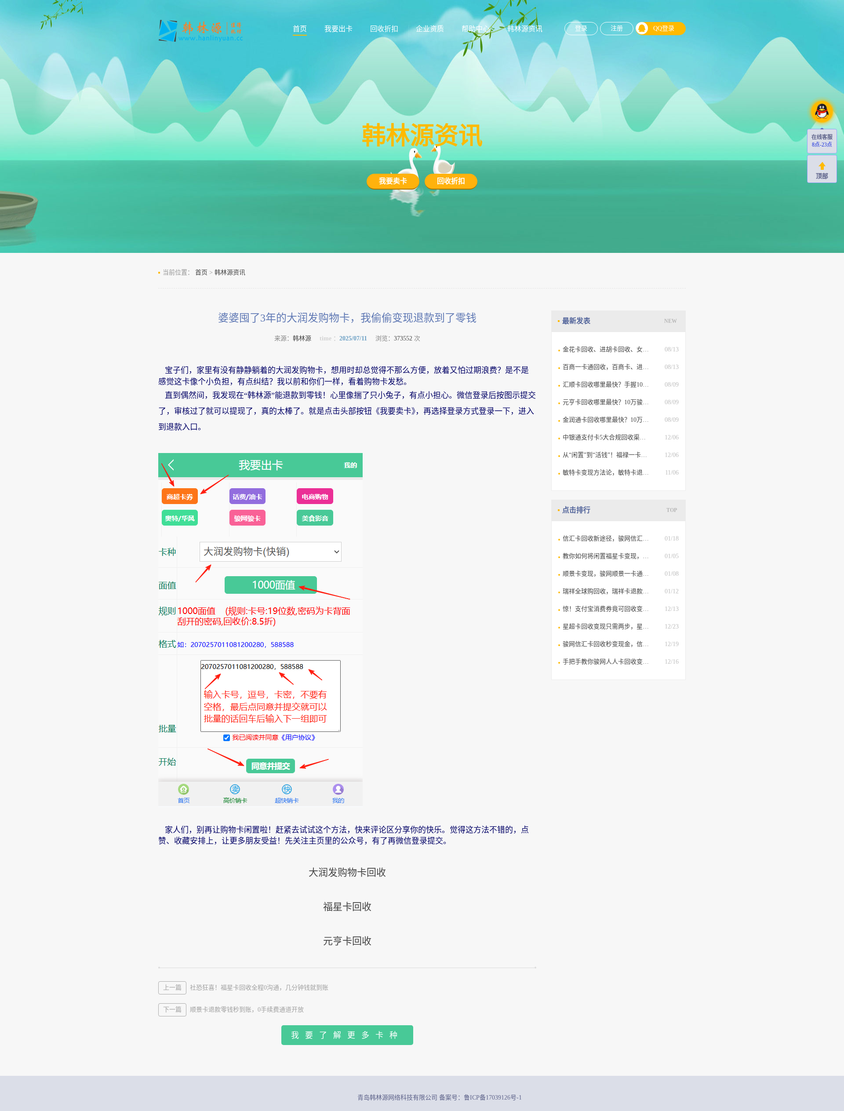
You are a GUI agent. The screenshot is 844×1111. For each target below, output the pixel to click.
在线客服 (822, 137)
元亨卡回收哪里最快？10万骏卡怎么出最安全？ (607, 402)
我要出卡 (338, 29)
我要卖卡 (393, 181)
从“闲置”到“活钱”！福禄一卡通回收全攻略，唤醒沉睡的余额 (607, 455)
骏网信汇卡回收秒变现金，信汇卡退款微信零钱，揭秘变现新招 (607, 644)
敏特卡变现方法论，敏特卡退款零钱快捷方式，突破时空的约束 (607, 472)
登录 (581, 28)
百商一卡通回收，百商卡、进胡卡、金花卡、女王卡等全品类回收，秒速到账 (607, 367)
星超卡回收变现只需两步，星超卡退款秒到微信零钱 (607, 626)
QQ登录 (663, 28)
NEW (670, 321)
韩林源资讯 (524, 29)
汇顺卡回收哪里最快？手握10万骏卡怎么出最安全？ (607, 384)
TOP (671, 510)
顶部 (822, 176)
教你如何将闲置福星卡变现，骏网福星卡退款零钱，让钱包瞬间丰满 (607, 556)
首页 (300, 29)
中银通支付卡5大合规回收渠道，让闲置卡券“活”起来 (607, 437)
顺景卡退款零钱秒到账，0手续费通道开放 (233, 1009)
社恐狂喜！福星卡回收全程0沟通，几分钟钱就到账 (245, 987)
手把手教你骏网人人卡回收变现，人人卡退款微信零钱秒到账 (607, 661)
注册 (617, 28)
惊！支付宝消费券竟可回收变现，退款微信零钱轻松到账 (607, 609)
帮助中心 (476, 29)
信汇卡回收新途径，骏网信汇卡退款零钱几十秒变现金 (607, 538)
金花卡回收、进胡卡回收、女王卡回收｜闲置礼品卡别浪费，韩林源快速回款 (607, 349)
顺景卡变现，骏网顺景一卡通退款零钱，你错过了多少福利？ (607, 573)
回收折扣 (384, 29)
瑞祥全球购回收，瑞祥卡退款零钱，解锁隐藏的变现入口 (607, 591)
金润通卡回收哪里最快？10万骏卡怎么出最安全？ (607, 420)
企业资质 (430, 29)
